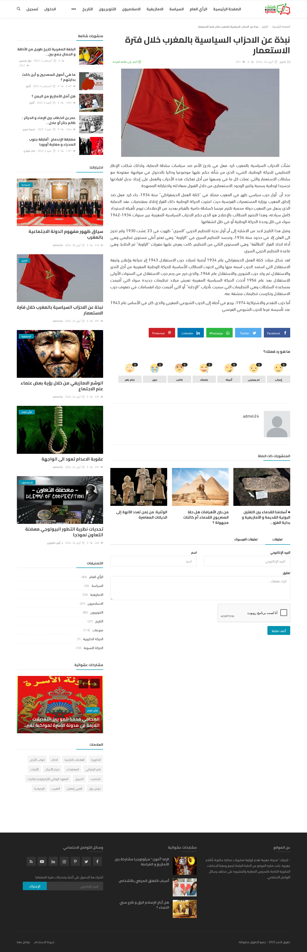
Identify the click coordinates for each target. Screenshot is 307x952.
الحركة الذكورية (93, 638)
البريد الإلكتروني (280, 552)
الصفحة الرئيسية (227, 9)
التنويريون (107, 9)
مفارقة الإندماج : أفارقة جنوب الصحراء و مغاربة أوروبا (52, 142)
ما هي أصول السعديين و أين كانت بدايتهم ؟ (49, 77)
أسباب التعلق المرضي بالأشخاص (144, 880)
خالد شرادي (29, 150)
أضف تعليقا (279, 630)
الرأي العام (198, 9)
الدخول (50, 9)
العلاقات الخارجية (74, 759)
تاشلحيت (95, 778)
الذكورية (96, 759)
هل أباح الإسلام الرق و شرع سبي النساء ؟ (144, 905)
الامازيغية (155, 9)
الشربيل (79, 778)
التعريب (55, 788)
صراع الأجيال (52, 769)
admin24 (251, 415)
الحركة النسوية (93, 647)
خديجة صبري (29, 129)
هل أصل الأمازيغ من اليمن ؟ (54, 96)
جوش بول (95, 788)
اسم (194, 552)
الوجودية (39, 788)
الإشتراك (34, 886)
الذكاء (54, 759)
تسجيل (32, 9)
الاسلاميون (131, 9)
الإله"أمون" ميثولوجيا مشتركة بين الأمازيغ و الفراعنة (142, 862)
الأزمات (34, 769)
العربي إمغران (74, 788)
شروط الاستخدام (44, 942)
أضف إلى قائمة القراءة (125, 61)
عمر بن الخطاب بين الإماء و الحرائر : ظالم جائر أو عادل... (49, 120)
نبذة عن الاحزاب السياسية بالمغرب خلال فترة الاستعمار (60, 310)
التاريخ (87, 9)
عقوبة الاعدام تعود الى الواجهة (72, 459)
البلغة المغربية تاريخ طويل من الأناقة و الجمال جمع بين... (46, 52)
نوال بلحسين (25, 60)
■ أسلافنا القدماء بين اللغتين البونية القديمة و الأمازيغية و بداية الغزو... (266, 517)
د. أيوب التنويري (55, 542)
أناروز (28, 85)
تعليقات (277, 539)
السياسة (176, 9)
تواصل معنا (23, 942)
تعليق (286, 572)
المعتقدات (72, 769)
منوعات (98, 629)
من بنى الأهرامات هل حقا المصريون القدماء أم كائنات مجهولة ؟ (206, 517)
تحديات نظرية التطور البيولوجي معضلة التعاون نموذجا (64, 532)
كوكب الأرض (37, 759)
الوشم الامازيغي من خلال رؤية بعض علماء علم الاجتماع (62, 386)
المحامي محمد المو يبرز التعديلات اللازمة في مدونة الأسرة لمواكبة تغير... (62, 722)
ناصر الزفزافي (93, 769)
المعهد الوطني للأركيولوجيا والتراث (47, 778)
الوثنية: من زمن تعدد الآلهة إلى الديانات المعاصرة (141, 514)
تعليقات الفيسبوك (246, 539)
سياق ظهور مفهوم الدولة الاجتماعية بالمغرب (66, 234)
